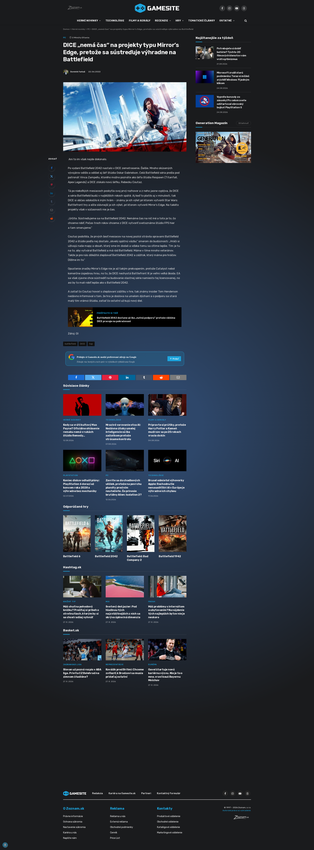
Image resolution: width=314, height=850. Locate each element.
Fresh (151, 601)
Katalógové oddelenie (168, 827)
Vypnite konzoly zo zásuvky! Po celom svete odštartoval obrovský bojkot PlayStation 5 (231, 102)
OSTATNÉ (225, 20)
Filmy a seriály (157, 420)
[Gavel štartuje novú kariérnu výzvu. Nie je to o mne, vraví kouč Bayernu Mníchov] (167, 650)
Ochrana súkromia (72, 821)
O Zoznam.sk (73, 808)
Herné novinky (78, 29)
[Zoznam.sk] (242, 818)
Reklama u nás (117, 816)
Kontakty (164, 808)
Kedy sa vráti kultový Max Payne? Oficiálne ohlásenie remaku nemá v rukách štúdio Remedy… (81, 430)
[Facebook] (51, 168)
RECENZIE (161, 20)
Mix (108, 601)
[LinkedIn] (51, 193)
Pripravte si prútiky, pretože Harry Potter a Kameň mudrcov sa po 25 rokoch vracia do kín (167, 430)
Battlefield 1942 (170, 556)
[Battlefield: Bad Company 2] (141, 533)
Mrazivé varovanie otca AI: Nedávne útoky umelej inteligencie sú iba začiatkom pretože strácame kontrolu (123, 432)
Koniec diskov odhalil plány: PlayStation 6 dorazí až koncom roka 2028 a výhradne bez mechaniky (81, 486)
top (91, 344)
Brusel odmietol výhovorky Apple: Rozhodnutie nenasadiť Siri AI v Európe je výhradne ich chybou (166, 486)
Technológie (113, 420)
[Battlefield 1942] (172, 533)
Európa (152, 664)
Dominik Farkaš (77, 72)
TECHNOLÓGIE (114, 20)
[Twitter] (51, 176)
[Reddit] (51, 218)
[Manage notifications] (5, 845)
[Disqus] (124, 733)
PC (88, 29)
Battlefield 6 (71, 556)
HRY (178, 20)
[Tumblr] (51, 201)
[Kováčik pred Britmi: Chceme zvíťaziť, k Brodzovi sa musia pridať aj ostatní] (125, 650)
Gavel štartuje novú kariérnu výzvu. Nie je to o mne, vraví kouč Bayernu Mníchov (165, 675)
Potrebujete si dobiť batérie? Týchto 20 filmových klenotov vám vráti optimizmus (231, 53)
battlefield (70, 344)
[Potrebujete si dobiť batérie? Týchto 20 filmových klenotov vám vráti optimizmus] (205, 52)
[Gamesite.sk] (157, 8)
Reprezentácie (115, 664)
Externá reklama (119, 821)
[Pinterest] (51, 184)
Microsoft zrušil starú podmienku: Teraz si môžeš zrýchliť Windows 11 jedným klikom (233, 78)
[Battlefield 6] (77, 533)
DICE (82, 344)
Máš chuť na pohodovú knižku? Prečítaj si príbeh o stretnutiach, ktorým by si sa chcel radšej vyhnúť (81, 612)
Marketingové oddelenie (169, 832)
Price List (115, 838)
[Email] (51, 210)
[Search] (245, 20)
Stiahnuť (244, 123)
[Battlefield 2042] (109, 533)
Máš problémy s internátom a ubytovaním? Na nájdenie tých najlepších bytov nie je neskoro (166, 612)
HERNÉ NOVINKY (87, 20)
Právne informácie (73, 816)
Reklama (117, 808)
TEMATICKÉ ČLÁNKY (201, 20)
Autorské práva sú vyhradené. (237, 810)
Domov (66, 29)
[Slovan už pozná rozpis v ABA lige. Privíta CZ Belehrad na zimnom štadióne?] (82, 650)
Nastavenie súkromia (74, 827)
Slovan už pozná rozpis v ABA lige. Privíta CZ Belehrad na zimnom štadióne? (82, 673)
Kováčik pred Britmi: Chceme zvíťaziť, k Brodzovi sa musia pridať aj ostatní (125, 673)
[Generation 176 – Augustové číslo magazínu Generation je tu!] (223, 147)
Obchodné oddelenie (168, 821)
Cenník (113, 832)
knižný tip (69, 601)
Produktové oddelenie (168, 816)
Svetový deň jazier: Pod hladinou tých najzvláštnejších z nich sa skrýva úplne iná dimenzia (123, 612)
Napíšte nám (70, 838)
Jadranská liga (72, 664)
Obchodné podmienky (121, 827)
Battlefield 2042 (106, 556)
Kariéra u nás (70, 832)
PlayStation (70, 475)
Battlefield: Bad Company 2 (137, 558)
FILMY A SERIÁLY (139, 20)
